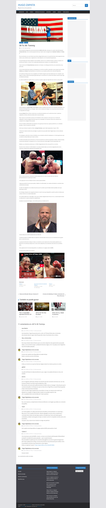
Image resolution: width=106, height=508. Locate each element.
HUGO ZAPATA (26, 5)
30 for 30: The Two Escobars (41, 313)
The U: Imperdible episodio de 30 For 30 (25, 313)
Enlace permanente (38, 330)
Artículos (21, 42)
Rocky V (20, 283)
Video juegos (66, 12)
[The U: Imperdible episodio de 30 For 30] (25, 303)
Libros (54, 12)
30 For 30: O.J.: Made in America (58, 313)
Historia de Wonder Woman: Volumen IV (29, 294)
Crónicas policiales (39, 12)
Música (59, 12)
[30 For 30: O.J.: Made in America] (58, 303)
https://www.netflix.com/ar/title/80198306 (44, 445)
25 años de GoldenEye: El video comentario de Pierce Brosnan (53, 294)
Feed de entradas (21, 474)
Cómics (31, 12)
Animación (21, 12)
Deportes (48, 12)
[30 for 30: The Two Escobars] (42, 303)
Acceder (19, 471)
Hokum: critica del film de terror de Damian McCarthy (52, 497)
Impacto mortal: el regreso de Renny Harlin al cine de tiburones (52, 473)
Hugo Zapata (28, 48)
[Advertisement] (77, 38)
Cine (27, 12)
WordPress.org (21, 479)
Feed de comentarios (22, 476)
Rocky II (50, 283)
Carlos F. (24, 431)
